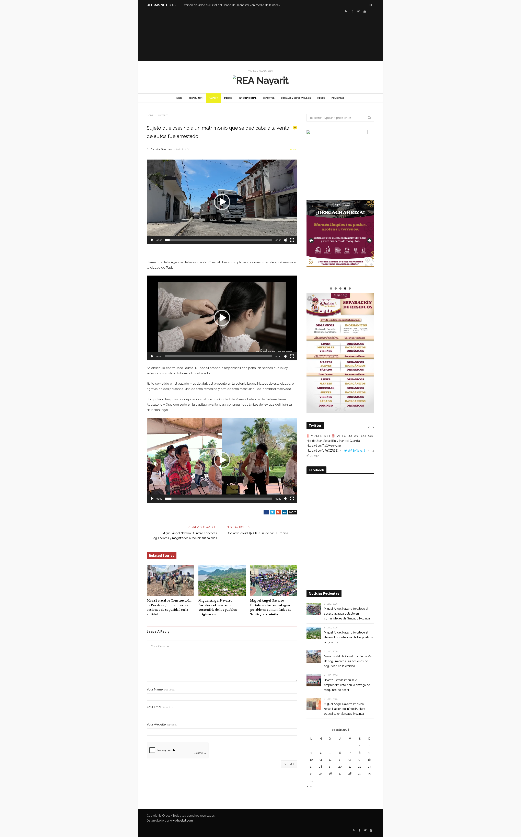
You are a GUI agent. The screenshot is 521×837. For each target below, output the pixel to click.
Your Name (161, 689)
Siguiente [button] (369, 241)
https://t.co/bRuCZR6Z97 (323, 450)
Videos (321, 98)
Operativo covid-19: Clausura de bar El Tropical (258, 533)
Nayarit (213, 98)
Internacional (247, 98)
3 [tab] (340, 288)
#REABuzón (195, 98)
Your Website (162, 724)
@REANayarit (356, 450)
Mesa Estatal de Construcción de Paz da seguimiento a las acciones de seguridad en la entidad (169, 607)
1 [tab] (331, 288)
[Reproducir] (152, 240)
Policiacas (338, 98)
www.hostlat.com (181, 820)
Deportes (269, 98)
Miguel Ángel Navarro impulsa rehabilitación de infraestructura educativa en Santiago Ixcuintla (344, 708)
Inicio (179, 98)
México (228, 98)
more (292, 512)
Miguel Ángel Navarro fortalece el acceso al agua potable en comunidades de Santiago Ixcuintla (270, 607)
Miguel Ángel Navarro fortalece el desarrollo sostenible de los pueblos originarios (217, 607)
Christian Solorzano (161, 149)
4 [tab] (345, 288)
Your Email (160, 707)
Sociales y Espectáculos (296, 98)
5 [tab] (350, 288)
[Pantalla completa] (292, 240)
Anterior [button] (312, 241)
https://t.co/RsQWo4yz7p (323, 445)
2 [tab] (336, 288)
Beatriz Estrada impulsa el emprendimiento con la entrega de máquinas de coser (347, 684)
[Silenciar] (285, 240)
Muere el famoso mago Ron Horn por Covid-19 (214, 5)
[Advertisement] (260, 36)
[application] (222, 202)
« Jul (309, 786)
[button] (222, 202)
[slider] (218, 240)
